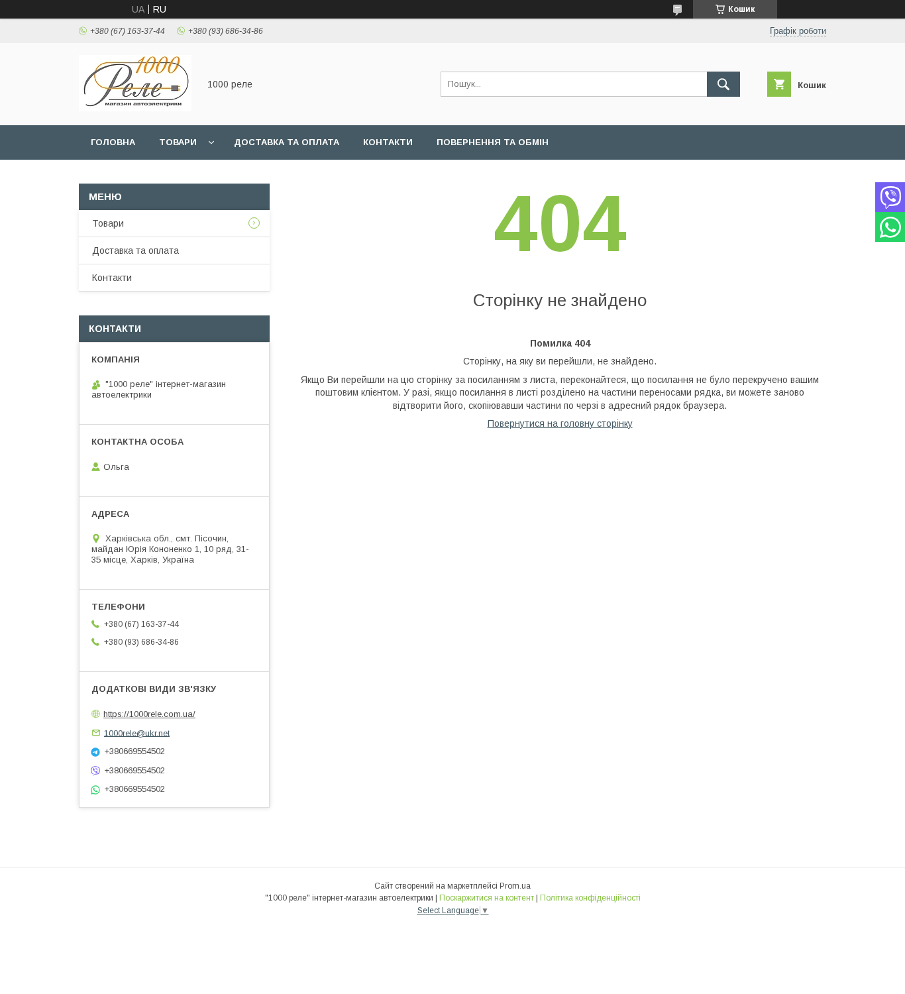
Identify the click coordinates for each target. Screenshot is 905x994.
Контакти (388, 142)
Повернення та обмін (493, 142)
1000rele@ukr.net (137, 733)
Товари (178, 142)
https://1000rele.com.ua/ (149, 714)
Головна (113, 142)
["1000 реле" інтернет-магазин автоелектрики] (135, 108)
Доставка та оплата (286, 142)
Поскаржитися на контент (486, 898)
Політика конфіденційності (590, 898)
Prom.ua (515, 886)
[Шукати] (723, 84)
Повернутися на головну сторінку (560, 423)
